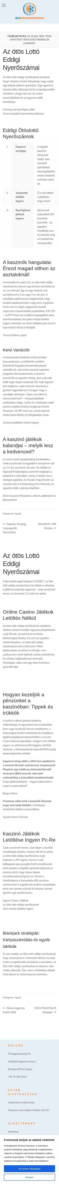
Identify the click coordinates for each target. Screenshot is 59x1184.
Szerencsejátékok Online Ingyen (21, 422)
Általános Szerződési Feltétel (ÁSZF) (28, 1110)
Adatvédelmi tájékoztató (21, 1102)
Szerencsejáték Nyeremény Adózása (23, 113)
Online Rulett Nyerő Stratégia (45, 1010)
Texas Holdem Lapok (14, 335)
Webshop (13, 1131)
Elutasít (29, 1177)
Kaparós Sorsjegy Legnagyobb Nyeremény (14, 528)
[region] (29, 1159)
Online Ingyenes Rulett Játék (14, 1010)
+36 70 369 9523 (17, 1076)
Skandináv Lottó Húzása (47, 526)
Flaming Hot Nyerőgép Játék (19, 109)
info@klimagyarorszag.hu (22, 1061)
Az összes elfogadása (29, 1168)
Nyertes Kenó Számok (15, 817)
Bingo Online (10, 793)
